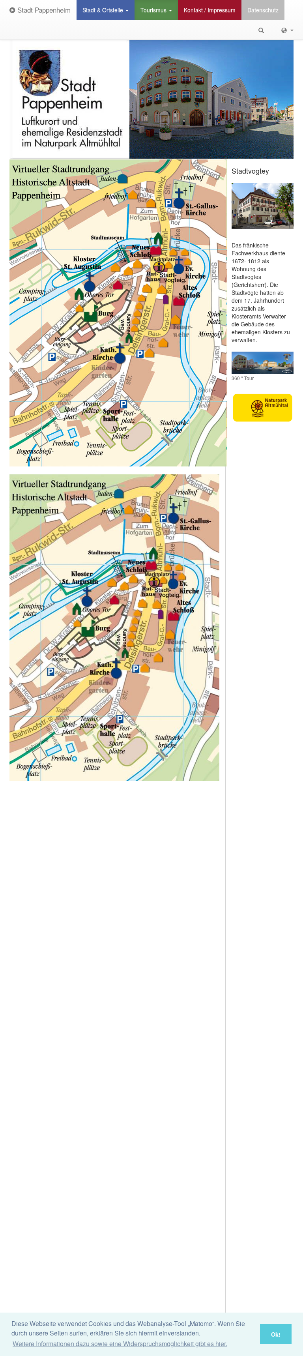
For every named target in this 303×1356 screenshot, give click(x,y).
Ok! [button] (276, 1334)
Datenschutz (263, 10)
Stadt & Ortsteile (103, 10)
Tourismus (154, 10)
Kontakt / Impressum (210, 10)
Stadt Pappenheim (43, 10)
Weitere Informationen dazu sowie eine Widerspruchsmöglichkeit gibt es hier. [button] (120, 1343)
